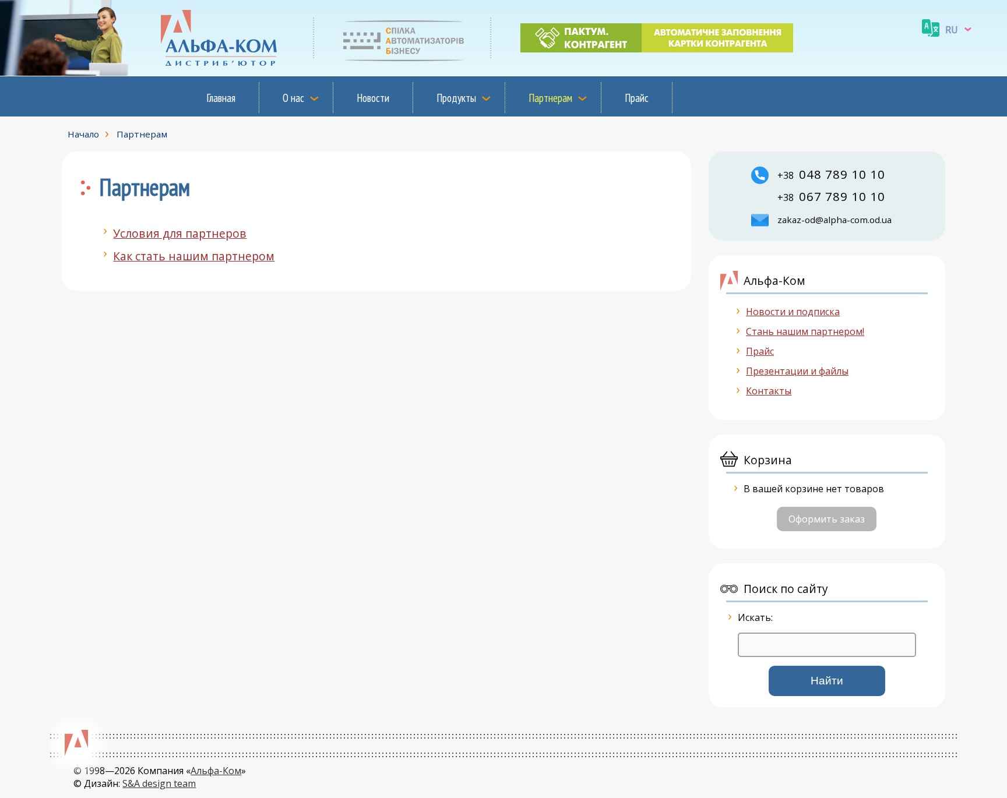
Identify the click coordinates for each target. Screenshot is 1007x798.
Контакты (768, 390)
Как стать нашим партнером (193, 256)
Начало (83, 134)
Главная (220, 97)
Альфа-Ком (216, 770)
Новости (373, 97)
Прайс (637, 97)
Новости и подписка (793, 311)
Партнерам (550, 97)
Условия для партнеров (180, 233)
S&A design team (159, 783)
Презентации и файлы (797, 371)
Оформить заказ (826, 519)
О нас (293, 97)
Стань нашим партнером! (805, 331)
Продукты (456, 97)
